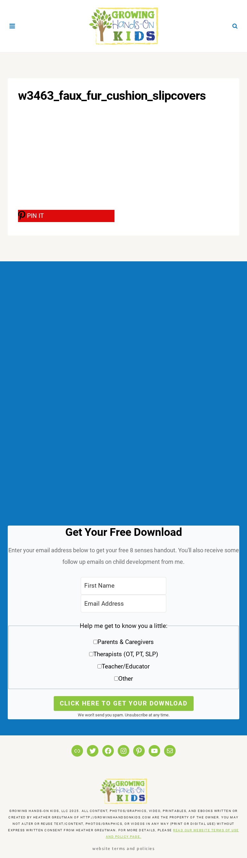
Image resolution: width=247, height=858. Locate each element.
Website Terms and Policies (123, 848)
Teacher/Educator (126, 666)
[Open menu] (12, 26)
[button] (123, 654)
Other (125, 678)
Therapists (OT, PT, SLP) (125, 654)
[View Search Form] (235, 26)
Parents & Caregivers (125, 642)
